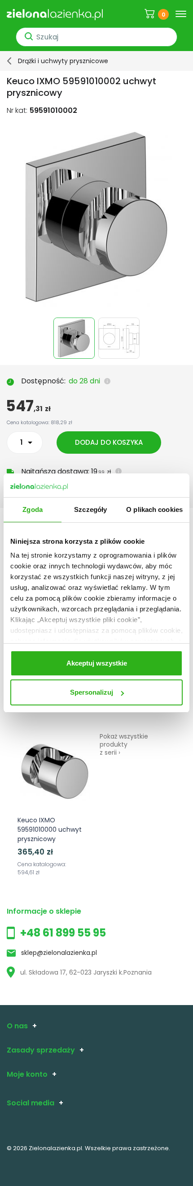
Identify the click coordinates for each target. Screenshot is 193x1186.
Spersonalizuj (91, 692)
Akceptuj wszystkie (96, 663)
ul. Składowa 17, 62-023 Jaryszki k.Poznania (86, 972)
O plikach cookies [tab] (154, 509)
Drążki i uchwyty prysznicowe (63, 60)
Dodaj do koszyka (109, 442)
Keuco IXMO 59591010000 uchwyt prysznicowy (50, 829)
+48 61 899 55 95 (63, 932)
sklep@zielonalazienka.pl (59, 952)
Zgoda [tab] (32, 509)
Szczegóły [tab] (90, 509)
